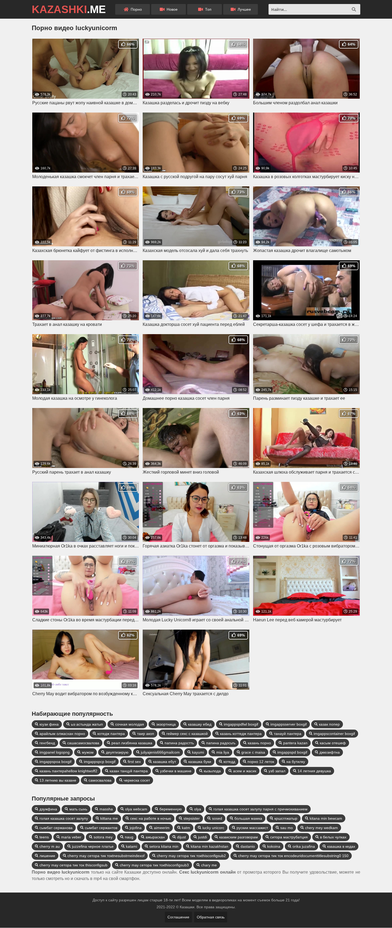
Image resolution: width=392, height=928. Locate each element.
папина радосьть (220, 743)
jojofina (136, 828)
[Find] (354, 9)
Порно (136, 9)
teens (44, 837)
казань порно (259, 743)
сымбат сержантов (101, 828)
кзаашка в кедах (341, 846)
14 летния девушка (314, 771)
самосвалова (100, 780)
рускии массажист (252, 828)
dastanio (248, 846)
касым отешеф (333, 743)
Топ (207, 9)
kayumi (198, 752)
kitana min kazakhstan (209, 846)
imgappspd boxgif (292, 752)
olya (197, 809)
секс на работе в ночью (150, 818)
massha (106, 809)
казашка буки (199, 761)
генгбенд (47, 743)
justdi (202, 837)
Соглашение (178, 917)
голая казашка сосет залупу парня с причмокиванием (260, 809)
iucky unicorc (213, 828)
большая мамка (248, 818)
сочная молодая (129, 724)
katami (131, 846)
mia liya (222, 752)
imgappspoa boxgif (55, 761)
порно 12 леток (260, 761)
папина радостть (179, 743)
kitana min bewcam (326, 818)
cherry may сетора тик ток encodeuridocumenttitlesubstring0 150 (293, 856)
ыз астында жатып (87, 724)
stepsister (191, 818)
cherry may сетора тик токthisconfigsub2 (191, 856)
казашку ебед (199, 724)
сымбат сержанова (56, 828)
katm (186, 828)
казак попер (329, 724)
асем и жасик (244, 771)
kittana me (109, 818)
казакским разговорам (238, 837)
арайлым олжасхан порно (62, 733)
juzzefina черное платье (93, 846)
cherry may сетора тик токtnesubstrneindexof (106, 856)
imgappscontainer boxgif (334, 733)
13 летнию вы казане (57, 780)
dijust (181, 837)
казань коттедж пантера (241, 733)
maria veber (71, 837)
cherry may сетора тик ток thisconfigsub (73, 865)
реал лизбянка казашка (131, 743)
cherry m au (49, 846)
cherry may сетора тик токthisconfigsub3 (154, 865)
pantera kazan (295, 743)
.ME (69, 9)
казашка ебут (164, 761)
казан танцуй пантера (129, 771)
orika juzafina (304, 846)
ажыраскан (155, 837)
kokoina (273, 846)
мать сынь (78, 809)
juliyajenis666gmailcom (160, 752)
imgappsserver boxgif (288, 724)
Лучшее (244, 9)
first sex (134, 761)
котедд (229, 761)
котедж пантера (111, 733)
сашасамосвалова (83, 743)
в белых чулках (333, 837)
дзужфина (48, 809)
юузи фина (49, 724)
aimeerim (162, 828)
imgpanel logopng (54, 752)
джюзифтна (329, 752)
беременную (170, 809)
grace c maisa (253, 752)
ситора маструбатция (289, 837)
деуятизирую (117, 752)
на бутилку (295, 761)
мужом (88, 752)
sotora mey (103, 837)
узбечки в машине (175, 771)
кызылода (212, 771)
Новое (172, 9)
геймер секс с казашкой (187, 733)
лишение (47, 856)
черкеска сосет (137, 780)
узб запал (277, 771)
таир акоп (145, 733)
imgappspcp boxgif (99, 761)
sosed (217, 818)
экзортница (166, 724)
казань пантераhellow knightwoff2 (68, 771)
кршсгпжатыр (285, 818)
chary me (209, 865)
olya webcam (136, 809)
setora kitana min (163, 846)
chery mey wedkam (321, 828)
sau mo (286, 828)
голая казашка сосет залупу (63, 818)
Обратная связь (211, 917)
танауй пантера (287, 733)
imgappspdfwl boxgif (241, 724)
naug (129, 837)
